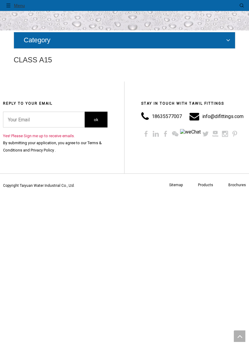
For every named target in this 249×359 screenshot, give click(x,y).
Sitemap (176, 185)
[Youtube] (215, 134)
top (239, 336)
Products (205, 185)
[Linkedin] (156, 134)
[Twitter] (205, 134)
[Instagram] (225, 134)
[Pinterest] (235, 134)
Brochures (237, 185)
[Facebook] (146, 134)
